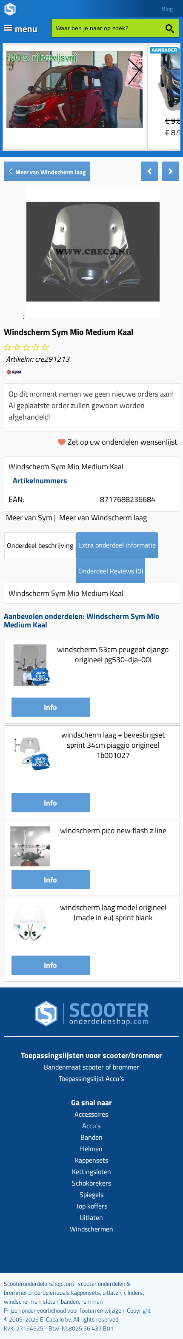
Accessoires (91, 1114)
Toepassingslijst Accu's (91, 1078)
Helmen (91, 1148)
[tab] (40, 545)
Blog (167, 8)
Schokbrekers (91, 1183)
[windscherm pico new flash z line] (30, 864)
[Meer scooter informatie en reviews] (26, 347)
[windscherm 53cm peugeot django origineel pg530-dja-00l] (30, 683)
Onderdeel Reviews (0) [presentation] (110, 571)
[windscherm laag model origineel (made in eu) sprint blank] (30, 941)
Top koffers (91, 1206)
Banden (91, 1137)
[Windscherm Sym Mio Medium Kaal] (93, 315)
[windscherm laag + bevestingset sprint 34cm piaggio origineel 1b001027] (30, 768)
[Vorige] (149, 171)
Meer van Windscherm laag (50, 171)
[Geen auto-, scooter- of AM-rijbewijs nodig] (74, 129)
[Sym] (13, 377)
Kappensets (91, 1160)
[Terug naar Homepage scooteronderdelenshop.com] (91, 1016)
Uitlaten (91, 1217)
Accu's (91, 1126)
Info (50, 707)
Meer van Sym (29, 517)
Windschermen (91, 1229)
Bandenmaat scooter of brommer (91, 1067)
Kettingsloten (91, 1171)
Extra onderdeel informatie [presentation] (117, 545)
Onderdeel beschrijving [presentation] (40, 545)
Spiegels (91, 1194)
